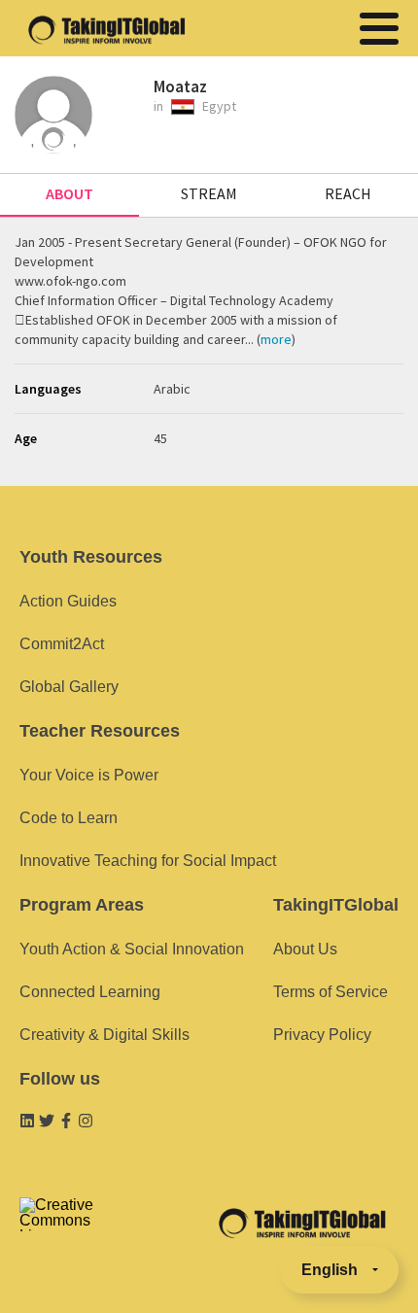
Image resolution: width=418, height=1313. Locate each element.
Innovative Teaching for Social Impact (147, 860)
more (276, 339)
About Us (305, 949)
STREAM (209, 193)
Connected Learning (89, 992)
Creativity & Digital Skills (104, 1034)
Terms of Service (330, 992)
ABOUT (69, 193)
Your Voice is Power (88, 775)
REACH (348, 193)
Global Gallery (69, 686)
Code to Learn (68, 818)
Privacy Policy (322, 1034)
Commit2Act (61, 644)
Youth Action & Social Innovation (131, 949)
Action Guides (68, 601)
